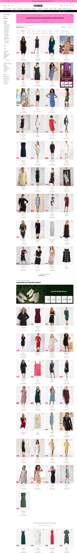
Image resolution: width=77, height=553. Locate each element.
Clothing (21, 25)
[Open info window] (73, 1)
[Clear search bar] (72, 8)
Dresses (25, 25)
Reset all (68, 33)
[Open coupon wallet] (61, 5)
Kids (12, 5)
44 (34, 25)
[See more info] (23, 60)
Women (4, 5)
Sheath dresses (30, 25)
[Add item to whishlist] (28, 37)
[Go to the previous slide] (67, 282)
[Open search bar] (63, 8)
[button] (64, 27)
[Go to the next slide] (73, 282)
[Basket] (73, 5)
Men (9, 5)
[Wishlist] (70, 5)
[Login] (64, 5)
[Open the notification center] (67, 6)
